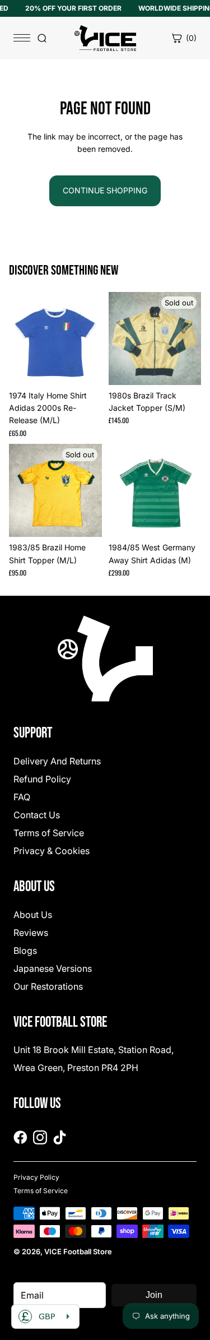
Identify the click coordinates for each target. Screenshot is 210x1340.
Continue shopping (105, 190)
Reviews (30, 932)
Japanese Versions (52, 968)
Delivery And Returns (57, 761)
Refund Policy (42, 779)
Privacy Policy (36, 1177)
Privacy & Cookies (51, 850)
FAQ (21, 797)
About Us (32, 914)
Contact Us (36, 814)
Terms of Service (48, 832)
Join (154, 1295)
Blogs (25, 950)
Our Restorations (48, 986)
